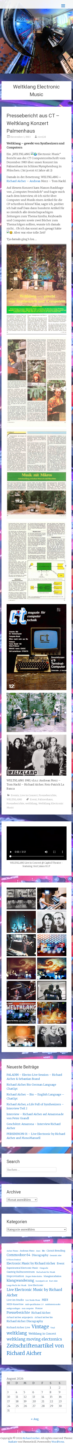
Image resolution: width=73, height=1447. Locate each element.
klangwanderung (20, 1280)
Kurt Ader (53, 1281)
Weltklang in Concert (42, 1333)
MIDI (45, 1299)
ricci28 (42, 136)
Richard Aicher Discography (25, 1321)
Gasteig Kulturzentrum (21, 1271)
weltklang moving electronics (34, 1339)
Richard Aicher (16, 181)
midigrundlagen (13, 1308)
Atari (38, 1251)
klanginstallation (52, 1276)
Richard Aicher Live (18, 1327)
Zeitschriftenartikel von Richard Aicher (35, 1349)
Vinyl (52, 1328)
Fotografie (44, 1268)
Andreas (35, 181)
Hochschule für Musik (45, 1272)
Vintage (40, 1326)
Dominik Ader (56, 1255)
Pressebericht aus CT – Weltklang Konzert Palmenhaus (33, 123)
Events (15, 795)
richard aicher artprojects (20, 1317)
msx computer (28, 1308)
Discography (40, 1255)
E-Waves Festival (14, 1260)
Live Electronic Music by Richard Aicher (34, 1292)
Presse (38, 1308)
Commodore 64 (18, 1255)
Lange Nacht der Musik (16, 1285)
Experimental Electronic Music (22, 1268)
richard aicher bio (44, 1317)
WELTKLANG (14, 799)
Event (33, 799)
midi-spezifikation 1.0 (34, 1304)
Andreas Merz (27, 1250)
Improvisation (15, 1276)
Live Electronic (35, 1285)
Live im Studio (15, 1299)
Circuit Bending (56, 1250)
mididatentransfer (53, 1304)
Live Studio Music (32, 1300)
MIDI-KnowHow (15, 1304)
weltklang (31, 803)
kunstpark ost (42, 1281)
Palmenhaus (45, 799)
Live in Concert (29, 795)
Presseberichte (47, 795)
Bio (43, 1250)
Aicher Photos (12, 1251)
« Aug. (35, 1419)
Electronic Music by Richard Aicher (31, 1263)
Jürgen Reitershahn (34, 1276)
